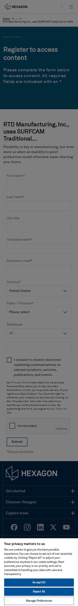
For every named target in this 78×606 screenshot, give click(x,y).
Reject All (39, 591)
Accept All (38, 582)
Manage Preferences (39, 601)
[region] (39, 572)
